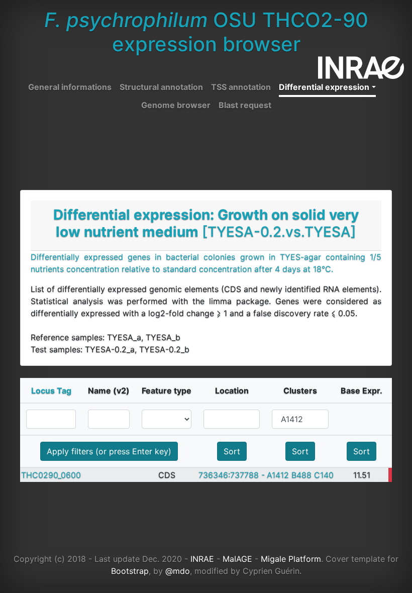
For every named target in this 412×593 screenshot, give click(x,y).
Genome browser (176, 105)
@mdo (177, 571)
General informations (70, 87)
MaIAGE (237, 559)
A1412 (278, 475)
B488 (301, 475)
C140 (324, 475)
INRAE (202, 559)
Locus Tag (51, 390)
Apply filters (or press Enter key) (109, 451)
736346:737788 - (231, 475)
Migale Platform (291, 559)
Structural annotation (161, 87)
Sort (232, 451)
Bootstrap (130, 571)
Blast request (245, 105)
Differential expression (324, 87)
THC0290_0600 (51, 475)
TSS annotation (241, 87)
